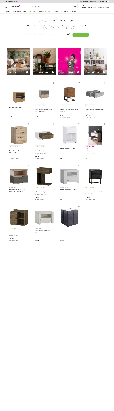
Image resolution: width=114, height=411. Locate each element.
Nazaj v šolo (67, 11)
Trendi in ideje (42, 11)
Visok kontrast (101, 1)
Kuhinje (25, 11)
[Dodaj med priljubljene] (28, 83)
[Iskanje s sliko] (75, 6)
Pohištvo (7, 11)
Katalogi (74, 11)
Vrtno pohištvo (33, 11)
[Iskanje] (29, 6)
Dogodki (55, 11)
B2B (61, 11)
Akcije (49, 11)
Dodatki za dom (16, 11)
